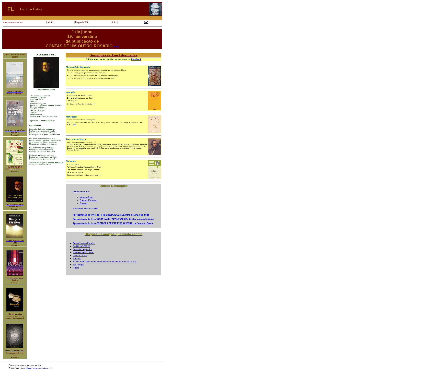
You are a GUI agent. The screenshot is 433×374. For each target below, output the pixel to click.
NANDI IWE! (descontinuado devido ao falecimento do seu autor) (104, 261)
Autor (114, 22)
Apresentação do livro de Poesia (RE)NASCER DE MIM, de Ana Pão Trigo (111, 215)
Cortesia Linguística (82, 249)
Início (50, 22)
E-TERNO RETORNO (83, 252)
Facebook (136, 59)
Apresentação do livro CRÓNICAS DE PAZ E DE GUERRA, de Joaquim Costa (113, 223)
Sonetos (83, 203)
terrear (76, 267)
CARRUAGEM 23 (81, 246)
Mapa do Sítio (82, 22)
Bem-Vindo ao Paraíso (84, 243)
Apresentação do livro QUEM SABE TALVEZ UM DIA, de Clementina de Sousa (113, 219)
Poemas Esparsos (88, 200)
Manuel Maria (31, 368)
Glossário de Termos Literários (85, 208)
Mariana (77, 258)
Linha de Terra (80, 255)
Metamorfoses (86, 197)
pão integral (78, 264)
